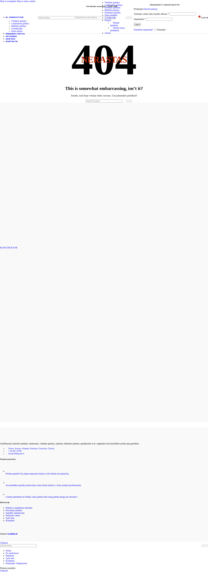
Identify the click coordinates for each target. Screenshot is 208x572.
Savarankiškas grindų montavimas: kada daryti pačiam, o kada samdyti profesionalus (43, 485)
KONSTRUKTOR (8, 247)
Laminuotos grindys (113, 5)
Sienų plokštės (111, 15)
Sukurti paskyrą (150, 9)
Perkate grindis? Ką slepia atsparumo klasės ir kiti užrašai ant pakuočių (37, 473)
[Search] (129, 17)
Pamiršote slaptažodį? (143, 30)
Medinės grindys (112, 10)
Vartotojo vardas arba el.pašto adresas (151, 14)
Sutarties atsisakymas (15, 513)
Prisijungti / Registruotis (16, 563)
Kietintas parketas (112, 7)
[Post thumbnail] (11, 471)
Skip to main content (26, 1)
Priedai (108, 20)
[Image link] (14, 439)
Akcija (108, 33)
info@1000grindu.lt (16, 454)
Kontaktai (10, 520)
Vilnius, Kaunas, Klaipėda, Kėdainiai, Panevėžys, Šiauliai (31, 448)
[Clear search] (123, 101)
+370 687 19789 (14, 451)
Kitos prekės (16, 31)
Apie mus (10, 518)
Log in (137, 24)
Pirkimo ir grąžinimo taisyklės (19, 508)
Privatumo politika (14, 510)
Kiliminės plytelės (113, 12)
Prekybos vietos (13, 515)
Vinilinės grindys (112, 2)
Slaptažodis (140, 19)
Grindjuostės (110, 18)
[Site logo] (17, 21)
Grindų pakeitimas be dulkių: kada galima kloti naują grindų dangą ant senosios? (41, 497)
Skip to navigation (8, 1)
